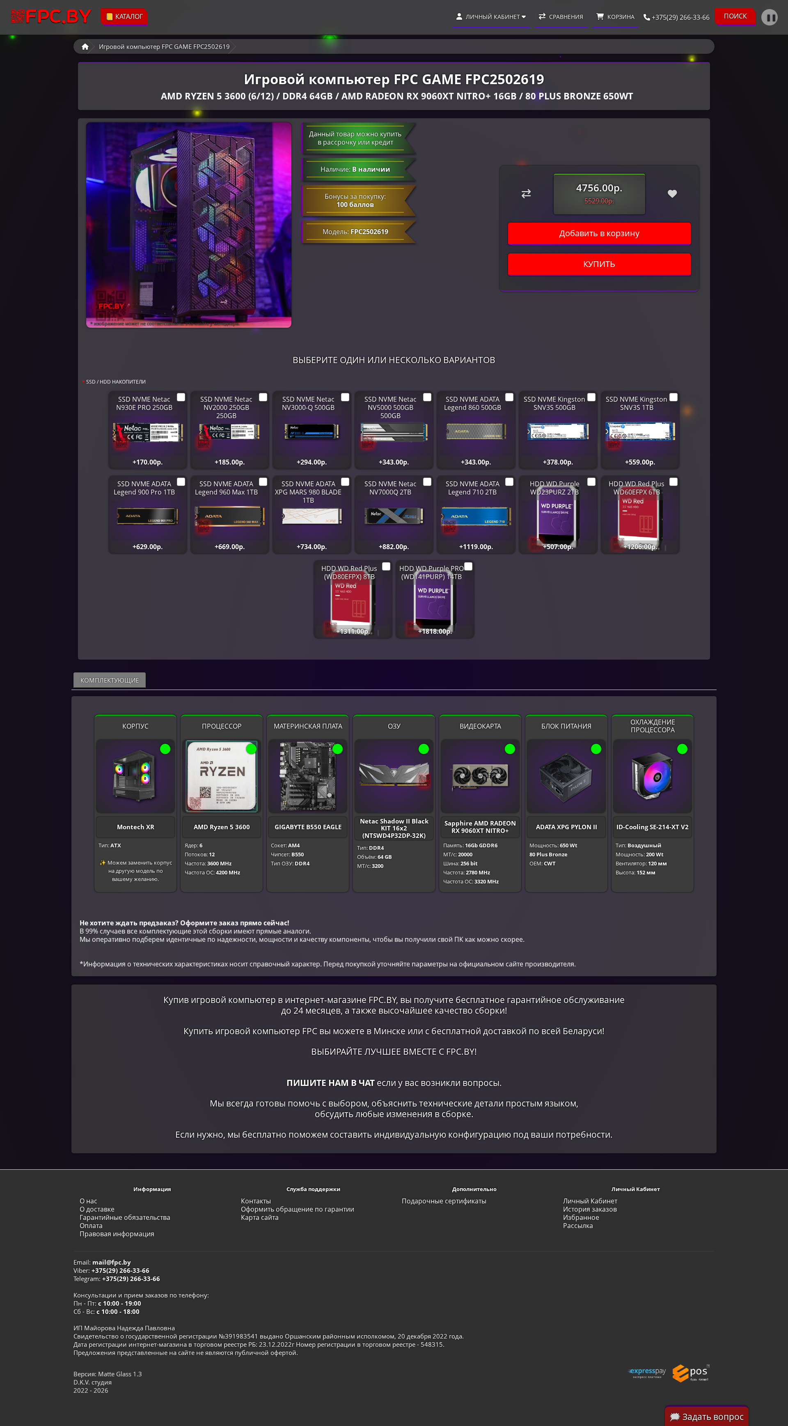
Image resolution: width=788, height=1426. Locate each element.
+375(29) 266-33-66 (680, 17)
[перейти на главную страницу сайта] (51, 17)
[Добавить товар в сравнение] (526, 193)
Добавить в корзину (599, 233)
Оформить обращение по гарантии (297, 1209)
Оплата (91, 1225)
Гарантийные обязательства (125, 1217)
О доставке (97, 1209)
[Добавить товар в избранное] (672, 193)
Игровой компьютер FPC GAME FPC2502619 (164, 46)
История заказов (590, 1209)
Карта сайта (260, 1217)
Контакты (256, 1200)
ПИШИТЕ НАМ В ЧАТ (330, 1082)
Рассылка (578, 1225)
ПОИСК (735, 16)
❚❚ (771, 17)
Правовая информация (117, 1233)
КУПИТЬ (599, 263)
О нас (88, 1200)
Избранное (581, 1217)
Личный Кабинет (590, 1200)
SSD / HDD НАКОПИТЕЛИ (116, 381)
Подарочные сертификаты (444, 1200)
